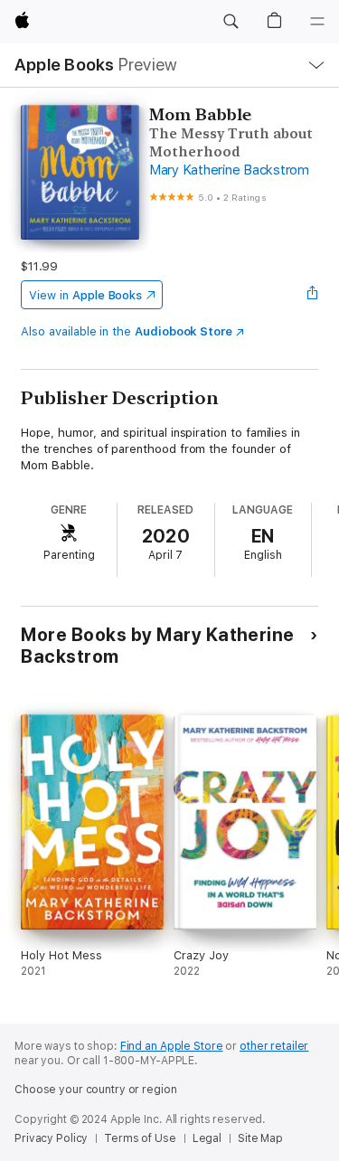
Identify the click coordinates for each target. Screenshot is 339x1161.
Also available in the (126, 331)
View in (85, 295)
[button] (230, 21)
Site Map (260, 1138)
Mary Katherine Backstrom (229, 170)
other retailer (274, 1046)
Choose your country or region (95, 1089)
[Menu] (317, 21)
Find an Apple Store (171, 1046)
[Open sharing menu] (312, 294)
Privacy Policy (51, 1138)
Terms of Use (140, 1138)
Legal (207, 1138)
